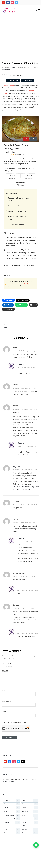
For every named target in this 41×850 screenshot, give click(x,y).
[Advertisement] (20, 40)
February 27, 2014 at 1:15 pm (22, 522)
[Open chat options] (36, 845)
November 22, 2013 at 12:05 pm (27, 446)
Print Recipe (29, 80)
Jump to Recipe (14, 80)
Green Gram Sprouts (25, 284)
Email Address (7, 701)
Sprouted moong (8, 85)
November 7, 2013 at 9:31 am (22, 388)
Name (3, 690)
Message (5, 671)
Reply (33, 351)
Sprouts (4, 327)
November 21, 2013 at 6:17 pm (22, 409)
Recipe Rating (6, 663)
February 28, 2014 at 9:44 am (27, 542)
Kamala (12, 67)
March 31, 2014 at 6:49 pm (21, 576)
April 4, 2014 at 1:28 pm (25, 590)
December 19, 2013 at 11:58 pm (23, 470)
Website (4, 712)
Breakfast (6, 70)
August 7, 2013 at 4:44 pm (21, 351)
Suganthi (16, 467)
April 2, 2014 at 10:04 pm (21, 608)
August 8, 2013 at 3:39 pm (26, 367)
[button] (39, 10)
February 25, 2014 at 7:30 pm (22, 504)
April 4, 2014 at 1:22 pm (25, 633)
